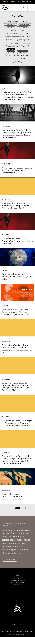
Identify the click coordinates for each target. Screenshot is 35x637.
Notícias (5, 2)
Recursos (18, 2)
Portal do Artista (17, 592)
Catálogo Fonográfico (17, 594)
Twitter (11, 631)
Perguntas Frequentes (17, 580)
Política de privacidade (17, 582)
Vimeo (32, 631)
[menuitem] (32, 1)
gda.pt (17, 597)
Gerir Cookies (17, 584)
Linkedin (26, 631)
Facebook (5, 631)
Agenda (11, 2)
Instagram (18, 631)
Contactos (25, 2)
